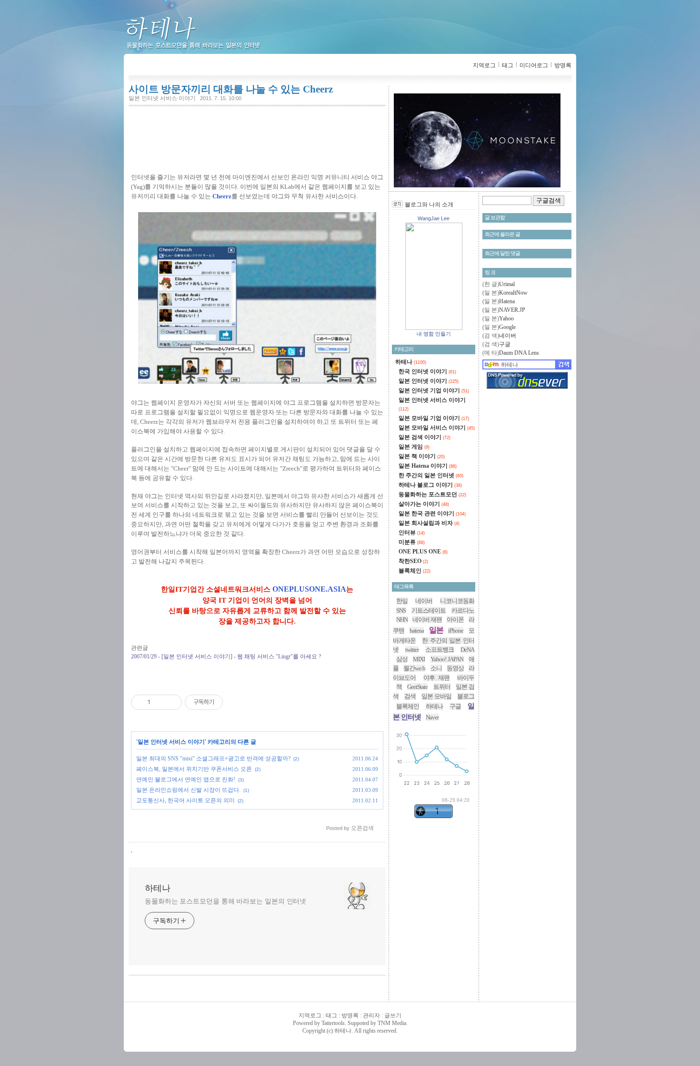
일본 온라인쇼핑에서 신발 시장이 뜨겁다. (188, 790)
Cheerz (221, 196)
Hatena (507, 301)
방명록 (562, 65)
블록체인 (414, 570)
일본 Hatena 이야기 (428, 465)
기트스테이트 (428, 610)
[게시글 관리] (171, 702)
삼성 (402, 659)
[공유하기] (159, 702)
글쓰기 (392, 1015)
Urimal (507, 284)
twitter (412, 649)
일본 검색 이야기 (424, 437)
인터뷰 (412, 532)
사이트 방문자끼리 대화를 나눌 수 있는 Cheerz (231, 89)
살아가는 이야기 (424, 504)
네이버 (507, 335)
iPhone (455, 630)
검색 (410, 696)
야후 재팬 (436, 677)
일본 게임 (414, 446)
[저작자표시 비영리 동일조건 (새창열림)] (236, 702)
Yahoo (506, 318)
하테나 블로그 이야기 (430, 485)
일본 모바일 (436, 696)
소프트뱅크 (439, 649)
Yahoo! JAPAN (446, 659)
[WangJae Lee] (433, 328)
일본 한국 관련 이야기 (432, 513)
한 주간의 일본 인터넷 (431, 475)
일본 (436, 630)
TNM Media (392, 1023)
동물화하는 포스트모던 (432, 494)
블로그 (465, 696)
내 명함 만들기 (434, 334)
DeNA (467, 649)
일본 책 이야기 (422, 456)
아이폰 (455, 619)
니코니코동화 (457, 601)
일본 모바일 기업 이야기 (434, 418)
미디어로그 (534, 65)
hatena (417, 630)
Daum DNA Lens (519, 352)
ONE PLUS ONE (423, 551)
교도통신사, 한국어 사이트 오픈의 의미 (185, 800)
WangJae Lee (434, 218)
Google (507, 327)
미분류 (412, 542)
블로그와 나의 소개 (429, 204)
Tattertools (333, 1023)
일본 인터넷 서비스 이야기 (162, 98)
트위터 (441, 686)
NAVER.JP (512, 310)
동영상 (455, 668)
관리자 (371, 1015)
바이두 (465, 677)
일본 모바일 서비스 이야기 (437, 427)
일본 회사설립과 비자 (429, 523)
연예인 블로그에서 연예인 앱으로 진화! (185, 779)
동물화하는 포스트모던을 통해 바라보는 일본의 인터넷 (225, 901)
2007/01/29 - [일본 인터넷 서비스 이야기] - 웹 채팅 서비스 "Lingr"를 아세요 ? (226, 656)
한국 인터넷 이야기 (427, 371)
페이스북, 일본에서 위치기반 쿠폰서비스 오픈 (194, 769)
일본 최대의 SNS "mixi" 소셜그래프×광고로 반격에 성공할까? (213, 758)
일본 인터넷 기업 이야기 (434, 390)
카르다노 (462, 610)
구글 (504, 344)
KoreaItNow (513, 292)
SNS (401, 610)
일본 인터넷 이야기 (429, 381)
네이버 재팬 (427, 619)
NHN (402, 619)
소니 (436, 668)
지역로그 (484, 65)
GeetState (417, 686)
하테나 (209, 33)
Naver (432, 717)
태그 (507, 65)
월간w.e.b (414, 668)
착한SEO (413, 561)
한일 (402, 601)
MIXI (419, 659)
